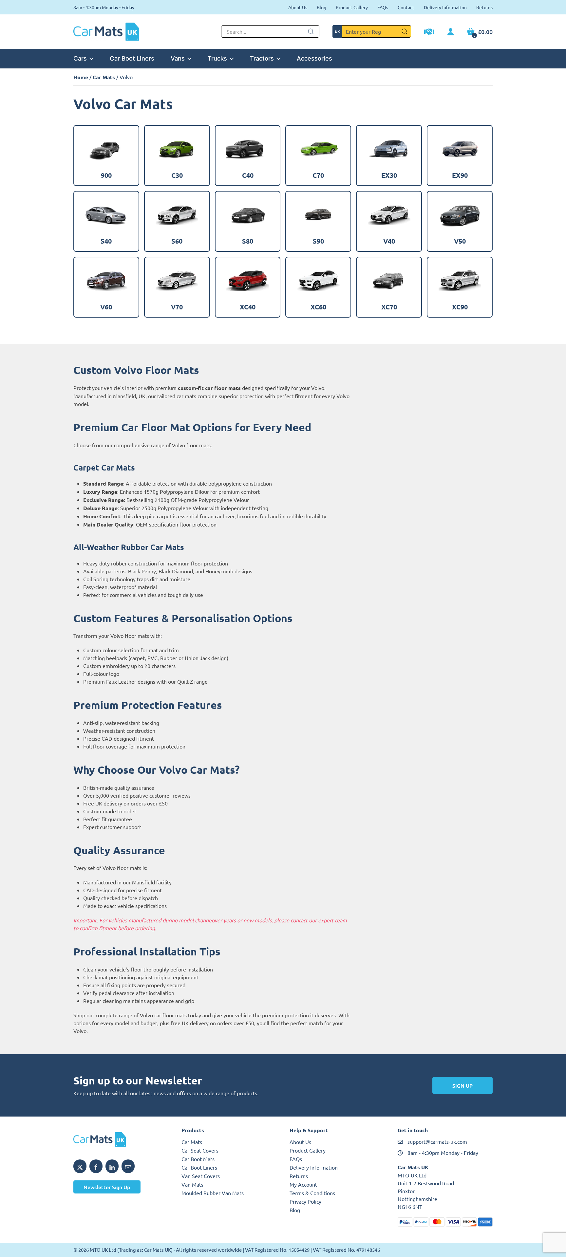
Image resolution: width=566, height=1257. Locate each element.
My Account (303, 1184)
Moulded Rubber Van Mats (212, 1193)
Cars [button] (80, 58)
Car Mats (104, 77)
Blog (321, 7)
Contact (406, 7)
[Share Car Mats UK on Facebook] (96, 1166)
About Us (297, 7)
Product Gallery (352, 7)
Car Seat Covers (199, 1150)
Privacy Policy (305, 1201)
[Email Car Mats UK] (128, 1166)
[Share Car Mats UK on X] (79, 1166)
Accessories (314, 58)
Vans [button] (178, 58)
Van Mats (192, 1184)
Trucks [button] (217, 58)
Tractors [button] (262, 58)
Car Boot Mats (198, 1158)
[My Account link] (450, 32)
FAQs (382, 7)
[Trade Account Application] (429, 32)
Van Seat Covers (200, 1176)
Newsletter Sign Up (107, 1187)
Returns (484, 7)
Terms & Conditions (312, 1193)
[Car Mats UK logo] (120, 1139)
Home (80, 77)
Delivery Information (445, 7)
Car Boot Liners (132, 58)
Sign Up (462, 1085)
